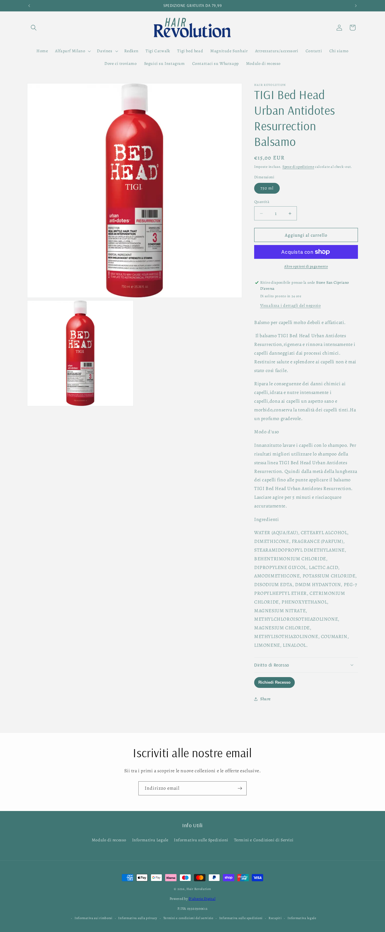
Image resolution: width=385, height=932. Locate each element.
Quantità (261, 201)
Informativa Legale (150, 840)
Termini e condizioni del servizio (188, 918)
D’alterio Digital (202, 898)
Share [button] (265, 699)
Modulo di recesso (109, 840)
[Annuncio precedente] (29, 5)
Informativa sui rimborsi (93, 918)
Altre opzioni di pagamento (306, 266)
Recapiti (275, 918)
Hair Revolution (198, 889)
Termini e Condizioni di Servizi (264, 840)
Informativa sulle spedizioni (241, 918)
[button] (33, 27)
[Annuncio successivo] (355, 5)
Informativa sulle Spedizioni (201, 840)
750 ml (266, 188)
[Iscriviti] (239, 788)
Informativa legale (302, 918)
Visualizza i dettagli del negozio (290, 305)
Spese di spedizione (298, 166)
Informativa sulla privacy (137, 918)
